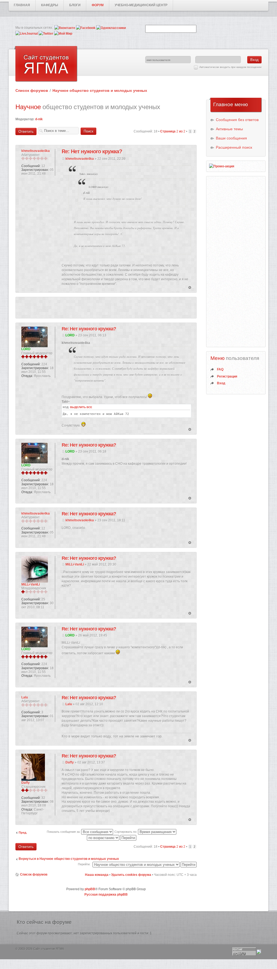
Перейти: (84, 864)
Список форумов (31, 90)
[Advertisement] (106, 308)
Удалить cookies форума (131, 875)
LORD (70, 335)
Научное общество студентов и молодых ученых (99, 90)
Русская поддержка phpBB (106, 894)
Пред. (23, 832)
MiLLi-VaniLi (74, 564)
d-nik (39, 119)
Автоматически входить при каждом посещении (230, 67)
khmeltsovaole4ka (79, 159)
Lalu (68, 704)
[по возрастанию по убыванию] (112, 837)
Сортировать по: (126, 831)
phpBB (90, 889)
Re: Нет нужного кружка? (92, 151)
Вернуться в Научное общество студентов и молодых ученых (69, 859)
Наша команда (96, 875)
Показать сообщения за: (64, 831)
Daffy (69, 762)
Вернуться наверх (189, 288)
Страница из (172, 131)
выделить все (81, 407)
